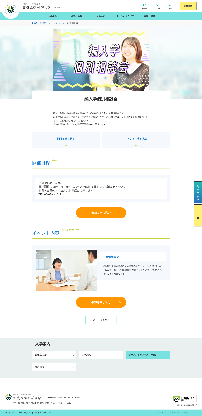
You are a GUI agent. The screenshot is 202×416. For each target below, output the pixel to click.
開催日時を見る (66, 138)
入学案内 (101, 16)
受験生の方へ (41, 354)
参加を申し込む (101, 212)
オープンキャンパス (56, 23)
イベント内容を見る (136, 138)
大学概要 (52, 16)
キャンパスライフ (125, 16)
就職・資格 (149, 16)
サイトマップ (10, 413)
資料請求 (188, 6)
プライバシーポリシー (42, 413)
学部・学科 (76, 16)
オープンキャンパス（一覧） (143, 354)
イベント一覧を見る (99, 320)
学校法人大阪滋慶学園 (185, 405)
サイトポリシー (25, 413)
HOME (34, 23)
